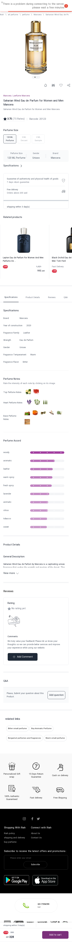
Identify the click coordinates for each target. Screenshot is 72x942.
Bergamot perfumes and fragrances (24, 738)
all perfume (13, 14)
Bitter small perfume (17, 728)
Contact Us (36, 837)
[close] (2, 3)
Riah (2, 14)
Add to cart (55, 935)
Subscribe (35, 864)
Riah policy (9, 833)
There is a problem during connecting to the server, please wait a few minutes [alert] (33, 6)
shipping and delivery (14, 837)
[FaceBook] (32, 819)
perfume (25, 14)
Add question (56, 695)
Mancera (38, 14)
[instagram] (24, 819)
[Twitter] (38, 819)
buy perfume (10, 842)
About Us (35, 833)
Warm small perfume (55, 738)
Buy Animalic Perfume (41, 728)
